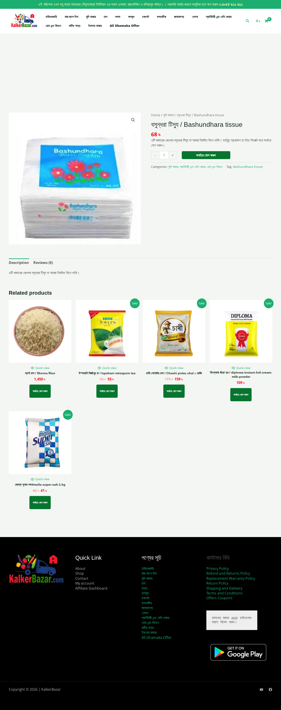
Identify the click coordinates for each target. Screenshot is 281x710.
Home (155, 115)
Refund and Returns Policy (228, 573)
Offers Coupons (219, 598)
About (80, 568)
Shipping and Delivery (224, 588)
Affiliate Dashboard (91, 588)
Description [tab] (19, 262)
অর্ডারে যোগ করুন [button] (174, 391)
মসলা (117, 17)
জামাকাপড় (179, 17)
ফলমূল (131, 17)
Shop (79, 573)
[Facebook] (270, 689)
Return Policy (217, 583)
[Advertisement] (140, 80)
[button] (248, 21)
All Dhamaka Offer (125, 26)
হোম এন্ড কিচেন (53, 26)
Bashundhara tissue (248, 167)
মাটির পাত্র (74, 26)
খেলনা (195, 17)
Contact (81, 578)
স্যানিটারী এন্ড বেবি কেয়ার (192, 167)
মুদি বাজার (91, 17)
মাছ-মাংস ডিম (71, 17)
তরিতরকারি (51, 17)
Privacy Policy (217, 568)
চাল (105, 17)
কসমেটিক (161, 17)
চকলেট (145, 17)
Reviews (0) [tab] (43, 262)
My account (84, 583)
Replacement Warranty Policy (230, 578)
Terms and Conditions (224, 593)
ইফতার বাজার (95, 26)
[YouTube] (261, 689)
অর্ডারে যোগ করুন (206, 155)
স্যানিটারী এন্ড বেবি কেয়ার (219, 17)
